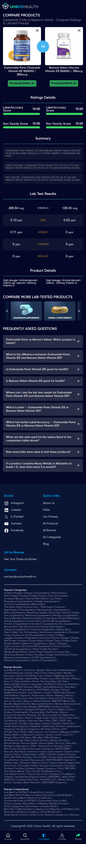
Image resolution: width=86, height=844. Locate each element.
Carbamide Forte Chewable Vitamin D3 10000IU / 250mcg (22, 71)
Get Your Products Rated (20, 559)
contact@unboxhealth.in (20, 576)
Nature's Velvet (42, 20)
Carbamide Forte (15, 20)
